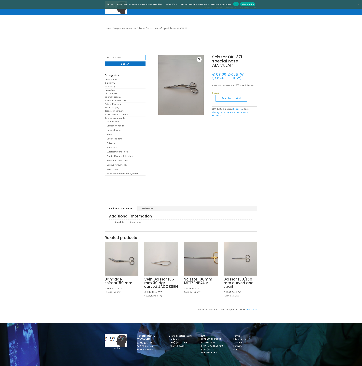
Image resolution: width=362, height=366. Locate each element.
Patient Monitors (113, 104)
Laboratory (110, 90)
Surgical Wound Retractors (120, 156)
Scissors (141, 28)
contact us (251, 309)
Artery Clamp (113, 121)
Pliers (109, 134)
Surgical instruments (124, 28)
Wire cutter (112, 169)
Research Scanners (114, 111)
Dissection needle (115, 125)
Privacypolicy (239, 339)
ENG (114, 348)
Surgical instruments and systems (121, 173)
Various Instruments (117, 164)
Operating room (113, 97)
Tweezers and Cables (117, 160)
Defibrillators (111, 79)
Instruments (242, 112)
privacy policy (248, 4)
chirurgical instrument (223, 112)
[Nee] (358, 4)
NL (119, 348)
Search (125, 64)
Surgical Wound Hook (117, 151)
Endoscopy (110, 86)
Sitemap (237, 342)
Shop (219, 8)
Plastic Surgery (112, 107)
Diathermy (110, 83)
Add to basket (231, 98)
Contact (245, 8)
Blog (235, 349)
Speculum (112, 147)
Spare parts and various (116, 114)
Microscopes (111, 93)
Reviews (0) (148, 208)
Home (208, 8)
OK (236, 4)
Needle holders (114, 130)
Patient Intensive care (115, 100)
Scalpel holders (114, 138)
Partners (237, 346)
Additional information (121, 208)
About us (231, 8)
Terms (236, 335)
